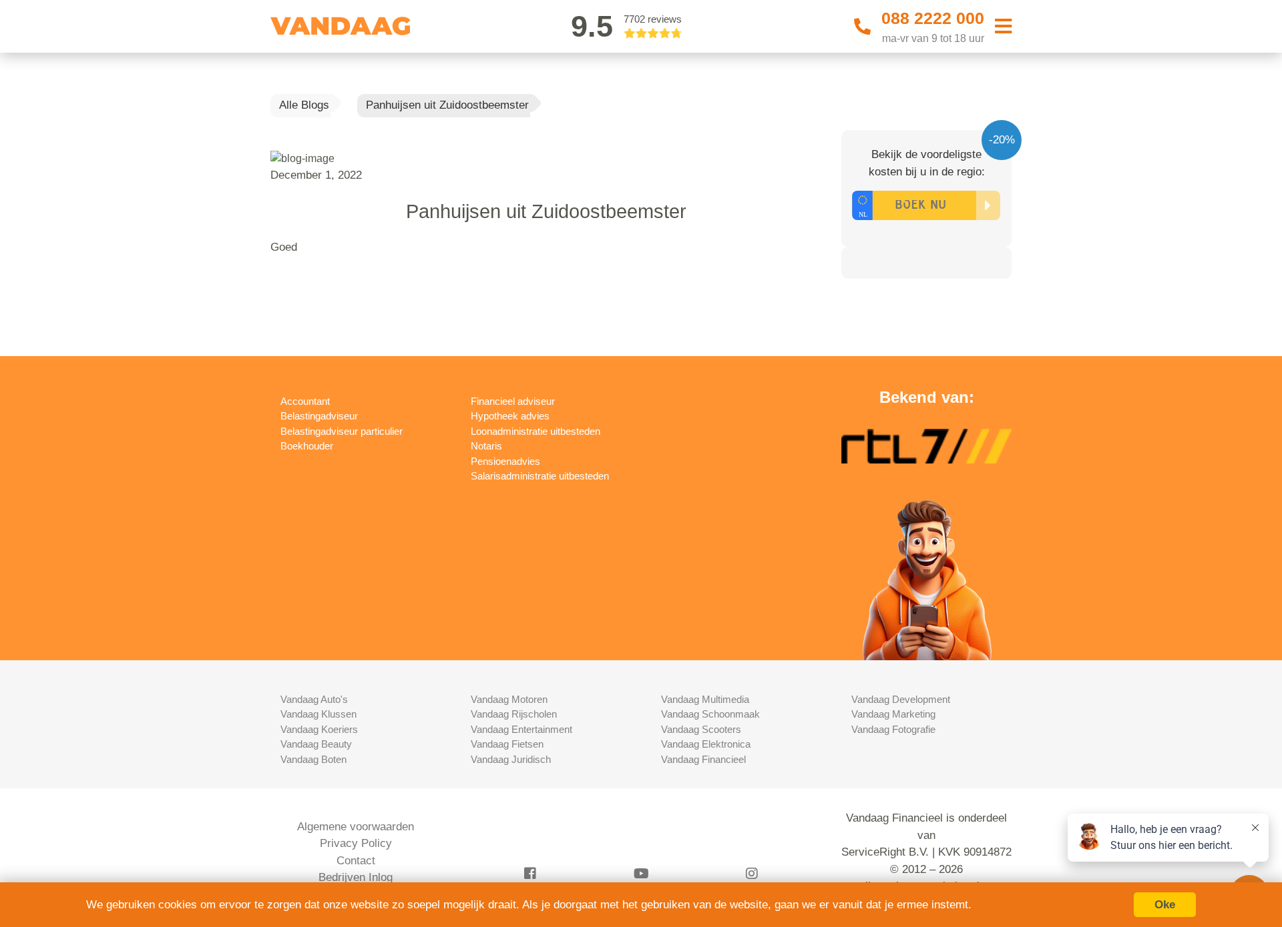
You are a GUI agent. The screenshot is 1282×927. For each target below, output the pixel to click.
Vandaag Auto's (314, 699)
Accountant (305, 401)
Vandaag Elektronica (706, 744)
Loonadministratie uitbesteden (535, 431)
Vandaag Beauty (316, 744)
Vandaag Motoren (509, 699)
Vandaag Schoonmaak (710, 714)
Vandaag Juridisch (511, 759)
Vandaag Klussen (318, 714)
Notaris (486, 445)
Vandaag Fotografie (893, 729)
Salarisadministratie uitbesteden (540, 476)
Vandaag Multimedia (705, 699)
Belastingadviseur (319, 415)
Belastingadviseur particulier (341, 431)
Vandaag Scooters (701, 729)
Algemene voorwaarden (355, 826)
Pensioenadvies (505, 461)
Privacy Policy (356, 843)
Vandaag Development (900, 699)
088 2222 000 (932, 18)
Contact (356, 860)
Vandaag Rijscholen (514, 714)
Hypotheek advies (510, 415)
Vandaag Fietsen (507, 744)
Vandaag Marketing (893, 714)
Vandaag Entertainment (521, 729)
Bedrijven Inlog (355, 877)
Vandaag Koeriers (319, 729)
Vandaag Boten (313, 759)
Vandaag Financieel (703, 759)
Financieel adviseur (513, 401)
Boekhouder (306, 445)
